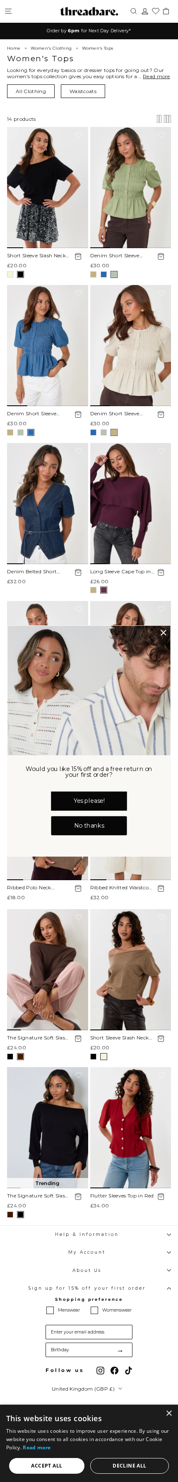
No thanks (89, 825)
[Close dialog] (163, 633)
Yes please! (89, 800)
